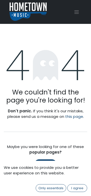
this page (74, 116)
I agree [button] (77, 188)
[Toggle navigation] (76, 12)
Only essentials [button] (50, 188)
